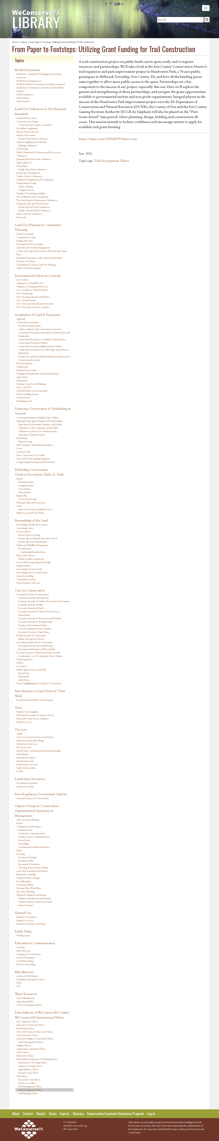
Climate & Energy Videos (30, 1065)
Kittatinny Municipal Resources (30, 979)
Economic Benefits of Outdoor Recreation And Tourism (44, 601)
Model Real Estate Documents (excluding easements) (40, 84)
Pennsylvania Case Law (26, 764)
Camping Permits (26, 485)
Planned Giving (25, 441)
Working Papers (23, 935)
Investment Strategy (27, 857)
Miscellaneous (24, 972)
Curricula (20, 947)
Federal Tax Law (24, 721)
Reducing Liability (24, 884)
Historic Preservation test (27, 131)
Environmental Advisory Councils (38, 275)
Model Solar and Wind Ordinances (34, 206)
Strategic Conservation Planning (31, 383)
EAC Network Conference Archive (32, 307)
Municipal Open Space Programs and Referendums (39, 420)
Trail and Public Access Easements (31, 390)
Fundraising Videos (25, 1028)
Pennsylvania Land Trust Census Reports (34, 699)
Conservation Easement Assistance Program (115, 1113)
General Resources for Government (32, 798)
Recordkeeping (23, 881)
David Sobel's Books (27, 499)
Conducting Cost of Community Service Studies (40, 655)
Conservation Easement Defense (33, 342)
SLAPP (19, 771)
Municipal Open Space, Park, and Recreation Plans (39, 257)
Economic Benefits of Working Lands (35, 621)
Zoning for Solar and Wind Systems (32, 203)
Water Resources (26, 994)
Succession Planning (25, 891)
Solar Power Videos (25, 1055)
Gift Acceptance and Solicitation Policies (34, 444)
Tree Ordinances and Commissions (32, 196)
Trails (18, 505)
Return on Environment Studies (32, 625)
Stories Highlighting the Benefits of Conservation (38, 683)
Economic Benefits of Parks (30, 604)
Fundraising (21, 438)
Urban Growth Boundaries (28, 268)
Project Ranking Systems (27, 394)
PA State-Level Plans (25, 261)
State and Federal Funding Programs (32, 458)
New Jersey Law (23, 747)
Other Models (22, 101)
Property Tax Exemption (27, 711)
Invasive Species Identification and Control (37, 538)
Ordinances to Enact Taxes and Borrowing (37, 431)
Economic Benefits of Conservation (32, 594)
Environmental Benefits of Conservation (34, 642)
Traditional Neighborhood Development (34, 179)
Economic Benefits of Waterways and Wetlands (39, 618)
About (16, 1113)
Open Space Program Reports (31, 434)
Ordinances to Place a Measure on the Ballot (38, 427)
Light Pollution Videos (28, 1069)
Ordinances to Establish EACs (30, 283)
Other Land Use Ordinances (29, 213)
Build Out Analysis (25, 233)
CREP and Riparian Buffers (29, 1004)
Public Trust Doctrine (26, 767)
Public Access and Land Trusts (30, 512)
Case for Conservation (30, 590)
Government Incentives (27, 783)
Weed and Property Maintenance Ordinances (36, 200)
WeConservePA (70, 1129)
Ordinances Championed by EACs (32, 286)
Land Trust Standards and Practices (32, 870)
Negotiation (22, 380)
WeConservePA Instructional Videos (39, 1017)
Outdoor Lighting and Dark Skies (31, 142)
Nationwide (23, 676)
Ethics (19, 850)
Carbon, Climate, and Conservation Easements (39, 329)
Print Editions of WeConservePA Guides (42, 1012)
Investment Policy (26, 860)
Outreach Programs (25, 957)
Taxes (18, 707)
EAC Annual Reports (26, 300)
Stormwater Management (28, 172)
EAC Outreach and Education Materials (34, 303)
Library (24, 41)
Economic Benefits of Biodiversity (33, 597)
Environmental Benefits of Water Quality (36, 649)
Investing (20, 853)
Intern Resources (26, 905)
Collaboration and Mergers (28, 826)
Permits (19, 478)
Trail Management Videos (30, 1086)
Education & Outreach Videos (30, 1024)
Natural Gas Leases (25, 920)
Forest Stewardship (24, 575)
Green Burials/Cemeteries (28, 582)
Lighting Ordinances (27, 145)
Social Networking (25, 960)
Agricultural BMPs (24, 1001)
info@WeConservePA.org (75, 1125)
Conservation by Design (27, 121)
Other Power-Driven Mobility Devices (35, 509)
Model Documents (27, 70)
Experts (64, 1113)
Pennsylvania (24, 673)
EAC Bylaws (22, 279)
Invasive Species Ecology (29, 534)
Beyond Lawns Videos (28, 1072)
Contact (28, 1113)
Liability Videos (23, 1045)
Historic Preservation (25, 135)
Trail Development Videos (30, 1089)
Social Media (24, 840)
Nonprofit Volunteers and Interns (31, 894)
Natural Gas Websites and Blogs (30, 923)
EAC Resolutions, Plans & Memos (32, 289)
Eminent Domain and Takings (30, 740)
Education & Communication (35, 943)
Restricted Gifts (23, 451)
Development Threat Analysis (29, 244)
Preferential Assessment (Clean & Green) (35, 715)
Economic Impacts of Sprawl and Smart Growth (38, 652)
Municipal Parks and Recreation (30, 502)
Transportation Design (26, 183)
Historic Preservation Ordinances (33, 138)
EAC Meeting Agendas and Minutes (33, 296)
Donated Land (23, 397)
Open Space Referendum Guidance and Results (40, 424)
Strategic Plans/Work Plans (28, 888)
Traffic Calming (25, 186)
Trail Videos (21, 1076)
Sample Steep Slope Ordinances (32, 169)
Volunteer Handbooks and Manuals (34, 898)
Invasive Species (23, 531)
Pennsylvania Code (25, 760)
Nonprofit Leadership (26, 874)
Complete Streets (26, 189)
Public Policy (23, 931)
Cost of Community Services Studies (34, 628)
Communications (24, 829)
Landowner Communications (31, 833)
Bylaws (19, 823)
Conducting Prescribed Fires (32, 551)
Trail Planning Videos (27, 1093)
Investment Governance (29, 864)
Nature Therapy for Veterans (31, 638)
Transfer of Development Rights (31, 193)
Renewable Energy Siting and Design (33, 562)
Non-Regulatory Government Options (41, 794)
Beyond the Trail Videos (29, 1079)
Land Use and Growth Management (33, 247)
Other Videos (22, 1052)
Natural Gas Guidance (26, 916)
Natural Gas (23, 912)
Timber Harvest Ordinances (29, 176)
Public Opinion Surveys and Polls (31, 669)
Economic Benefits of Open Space (33, 632)
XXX (19, 982)
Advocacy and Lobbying (27, 819)
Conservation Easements (27, 322)
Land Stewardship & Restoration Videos (34, 1038)
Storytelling (23, 843)
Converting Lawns (24, 528)
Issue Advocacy (23, 950)
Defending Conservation (31, 469)
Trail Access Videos (27, 1083)
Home (15, 41)
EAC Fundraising (24, 293)
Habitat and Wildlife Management (32, 545)
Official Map (22, 148)
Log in (151, 1113)
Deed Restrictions (24, 363)
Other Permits (24, 492)
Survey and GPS (23, 387)
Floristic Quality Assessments (31, 558)
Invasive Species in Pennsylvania (32, 541)
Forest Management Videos (30, 1042)
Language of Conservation (28, 954)
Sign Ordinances (23, 162)
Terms (53, 1113)
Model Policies (22, 97)
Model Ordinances (24, 94)
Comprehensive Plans (26, 237)
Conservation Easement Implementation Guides (40, 346)
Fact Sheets (21, 666)
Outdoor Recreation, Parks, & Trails (39, 474)
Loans (19, 448)
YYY (18, 986)
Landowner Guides (25, 786)
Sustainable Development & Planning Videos (36, 1059)
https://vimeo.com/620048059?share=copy (108, 138)
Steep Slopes (22, 165)
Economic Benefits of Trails (30, 608)
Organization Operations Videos (31, 1048)
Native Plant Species (25, 555)
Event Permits (24, 488)
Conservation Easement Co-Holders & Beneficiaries (42, 339)
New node (21, 217)
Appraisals (20, 318)
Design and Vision (24, 240)
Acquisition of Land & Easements (37, 314)
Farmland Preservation (26, 118)
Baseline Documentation (29, 325)
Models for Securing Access (28, 80)
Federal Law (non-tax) (26, 743)
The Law (21, 729)
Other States (23, 679)
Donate (40, 1113)
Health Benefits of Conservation (31, 635)
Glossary (78, 1113)
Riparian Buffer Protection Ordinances (33, 159)
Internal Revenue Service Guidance (32, 718)
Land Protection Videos (27, 1035)
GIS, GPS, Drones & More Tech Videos (34, 1031)
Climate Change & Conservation (37, 806)
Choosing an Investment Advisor (33, 867)
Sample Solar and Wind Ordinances (34, 210)
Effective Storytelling (25, 964)
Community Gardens (26, 579)
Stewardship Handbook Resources (32, 524)
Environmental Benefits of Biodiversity (35, 645)
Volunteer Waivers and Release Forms (35, 901)
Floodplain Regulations (26, 128)
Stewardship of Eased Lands (29, 569)
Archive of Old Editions (27, 975)
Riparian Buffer (23, 565)
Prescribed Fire (24, 548)
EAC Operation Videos (27, 1021)
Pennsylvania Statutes (26, 757)
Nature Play (21, 495)
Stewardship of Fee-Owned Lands (31, 572)
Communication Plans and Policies (33, 847)
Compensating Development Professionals (35, 462)
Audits (19, 733)
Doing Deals (22, 366)
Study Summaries (24, 659)
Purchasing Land (24, 400)
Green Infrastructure (25, 998)
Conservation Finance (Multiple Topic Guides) (37, 417)
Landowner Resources (30, 779)
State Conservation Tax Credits (30, 455)
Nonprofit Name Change (28, 877)
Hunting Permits (25, 482)
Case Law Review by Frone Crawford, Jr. (35, 737)
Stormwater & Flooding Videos (32, 1062)
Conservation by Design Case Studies (35, 124)
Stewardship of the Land (31, 520)
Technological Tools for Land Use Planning (36, 264)
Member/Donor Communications (33, 836)
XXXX (19, 662)
